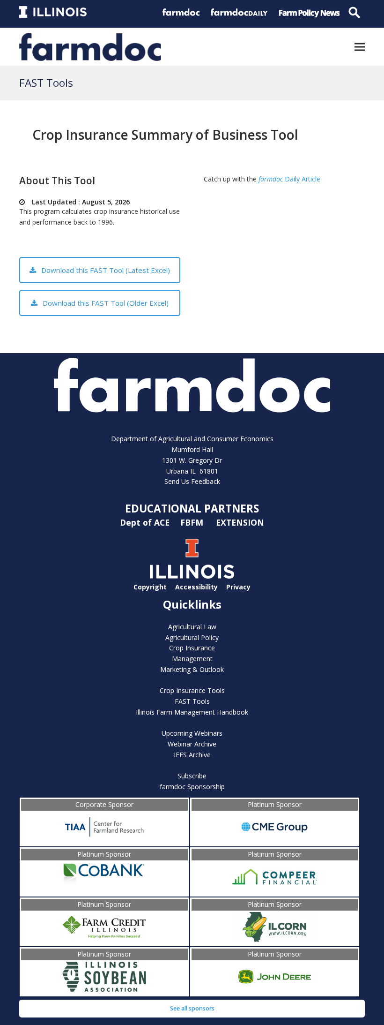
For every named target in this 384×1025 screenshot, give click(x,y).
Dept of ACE (146, 522)
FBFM (193, 522)
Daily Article (289, 178)
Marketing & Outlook (192, 669)
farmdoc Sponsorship (192, 786)
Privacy (238, 586)
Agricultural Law (192, 626)
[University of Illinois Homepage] (192, 576)
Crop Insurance (192, 647)
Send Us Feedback (192, 481)
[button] (359, 47)
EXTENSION (240, 522)
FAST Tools (192, 701)
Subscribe (192, 775)
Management (192, 658)
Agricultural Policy (192, 637)
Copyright (150, 586)
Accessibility (196, 586)
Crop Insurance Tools (192, 690)
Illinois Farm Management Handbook (192, 712)
